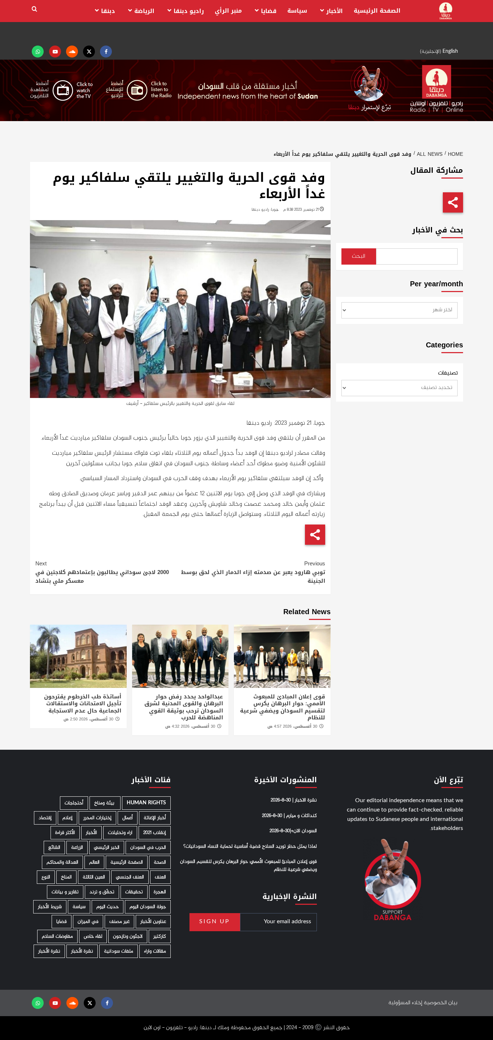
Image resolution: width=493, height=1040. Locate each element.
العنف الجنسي (130, 877)
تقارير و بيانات (65, 892)
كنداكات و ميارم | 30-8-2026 (289, 816)
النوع (46, 877)
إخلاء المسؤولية (405, 1003)
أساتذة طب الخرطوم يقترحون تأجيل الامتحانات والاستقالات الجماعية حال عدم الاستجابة (82, 704)
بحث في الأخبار (437, 230)
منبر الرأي (228, 10)
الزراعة (77, 847)
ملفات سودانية (118, 951)
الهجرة (160, 892)
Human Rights (146, 803)
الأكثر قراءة (65, 833)
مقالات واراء (155, 951)
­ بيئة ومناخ (105, 803)
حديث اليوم (107, 907)
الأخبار (334, 11)
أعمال (127, 818)
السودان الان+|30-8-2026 (293, 831)
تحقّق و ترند (102, 892)
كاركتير (159, 936)
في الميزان (88, 921)
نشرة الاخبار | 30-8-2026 (294, 800)
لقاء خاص (93, 936)
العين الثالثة (94, 877)
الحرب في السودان (148, 847)
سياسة (297, 10)
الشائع (54, 847)
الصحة (160, 862)
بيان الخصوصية (440, 1003)
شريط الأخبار (50, 907)
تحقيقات (134, 892)
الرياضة (144, 11)
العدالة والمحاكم (62, 862)
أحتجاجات (74, 803)
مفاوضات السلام (57, 936)
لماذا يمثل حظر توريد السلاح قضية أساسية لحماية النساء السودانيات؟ (250, 847)
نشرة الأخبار (82, 951)
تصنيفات (448, 373)
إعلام (67, 818)
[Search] (34, 9)
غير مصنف (119, 921)
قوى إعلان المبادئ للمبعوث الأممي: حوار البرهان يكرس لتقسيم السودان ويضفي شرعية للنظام (282, 707)
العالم (94, 862)
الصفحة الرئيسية (377, 10)
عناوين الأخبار (153, 921)
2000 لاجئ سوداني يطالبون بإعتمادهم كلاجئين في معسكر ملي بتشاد (102, 572)
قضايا (268, 11)
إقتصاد (45, 818)
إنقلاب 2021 (154, 833)
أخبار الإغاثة (155, 818)
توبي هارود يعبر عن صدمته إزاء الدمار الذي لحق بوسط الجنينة (253, 572)
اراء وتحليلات (120, 833)
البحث (358, 256)
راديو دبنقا (189, 11)
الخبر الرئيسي (106, 847)
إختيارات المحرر (97, 818)
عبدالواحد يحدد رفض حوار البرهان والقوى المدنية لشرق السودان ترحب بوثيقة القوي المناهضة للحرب (183, 707)
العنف (160, 877)
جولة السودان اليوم (148, 907)
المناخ (66, 877)
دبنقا (108, 11)
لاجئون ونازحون (128, 936)
